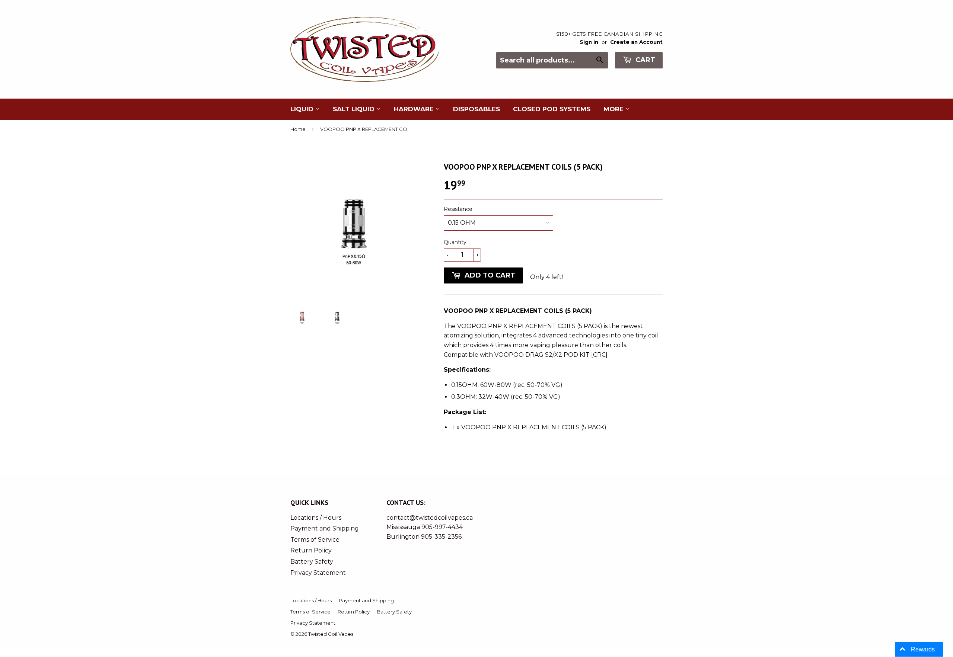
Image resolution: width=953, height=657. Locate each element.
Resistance (458, 209)
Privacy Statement (318, 572)
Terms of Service (315, 539)
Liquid (302, 109)
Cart (644, 60)
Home (298, 129)
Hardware (415, 109)
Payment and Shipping (324, 528)
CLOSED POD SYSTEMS (551, 109)
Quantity (455, 242)
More (614, 109)
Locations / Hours (315, 517)
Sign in (589, 42)
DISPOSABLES (476, 109)
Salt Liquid (354, 109)
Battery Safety (311, 561)
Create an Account (636, 42)
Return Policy (311, 550)
